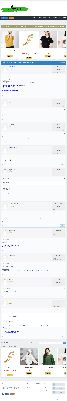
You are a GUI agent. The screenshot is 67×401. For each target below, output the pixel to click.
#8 (64, 263)
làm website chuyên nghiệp (17, 270)
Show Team (37, 391)
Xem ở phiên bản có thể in (7, 343)
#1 (64, 75)
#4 (64, 156)
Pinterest (45, 391)
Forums (39, 17)
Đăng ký (11, 17)
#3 (64, 133)
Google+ (45, 388)
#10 (64, 309)
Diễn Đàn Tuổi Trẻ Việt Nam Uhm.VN (9, 26)
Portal (34, 17)
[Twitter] (11, 394)
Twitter (45, 387)
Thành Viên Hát (31, 26)
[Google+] (8, 394)
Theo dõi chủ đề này (6, 342)
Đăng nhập (4, 17)
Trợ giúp (64, 17)
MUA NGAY (9, 56)
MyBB (7, 399)
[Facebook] (3, 394)
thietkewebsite (37, 270)
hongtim (11, 279)
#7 (64, 239)
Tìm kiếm (44, 17)
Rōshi (59, 399)
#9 (64, 288)
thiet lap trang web (45, 270)
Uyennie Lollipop (13, 203)
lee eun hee (12, 124)
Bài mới (2, 21)
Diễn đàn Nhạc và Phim (21, 26)
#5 (64, 178)
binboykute (12, 66)
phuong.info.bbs (13, 147)
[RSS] (13, 394)
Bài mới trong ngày (8, 21)
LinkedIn (45, 390)
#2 (64, 109)
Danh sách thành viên (52, 17)
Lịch (59, 17)
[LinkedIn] (6, 394)
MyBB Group (16, 399)
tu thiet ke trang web (28, 270)
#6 (64, 212)
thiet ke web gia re (7, 270)
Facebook (46, 386)
